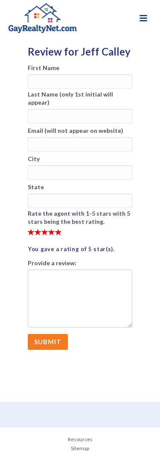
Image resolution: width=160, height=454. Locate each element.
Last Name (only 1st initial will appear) (70, 98)
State (36, 186)
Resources (80, 439)
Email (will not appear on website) (75, 130)
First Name (43, 67)
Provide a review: (52, 263)
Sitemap (80, 448)
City (34, 158)
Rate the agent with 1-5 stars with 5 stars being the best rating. (79, 217)
